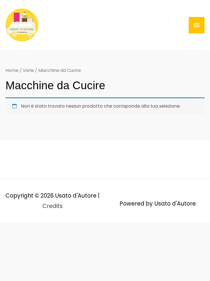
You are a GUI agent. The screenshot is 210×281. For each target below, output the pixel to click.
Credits (52, 206)
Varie (28, 70)
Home (11, 70)
